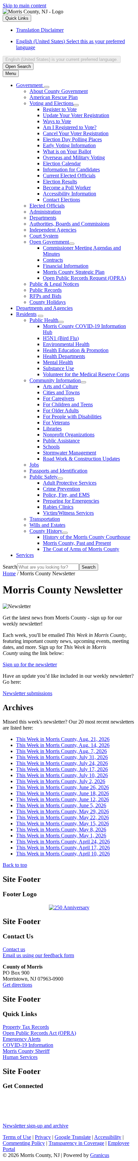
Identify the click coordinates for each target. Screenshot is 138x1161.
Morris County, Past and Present (77, 543)
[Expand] (46, 87)
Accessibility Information (69, 193)
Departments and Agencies (44, 308)
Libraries (52, 428)
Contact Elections (61, 199)
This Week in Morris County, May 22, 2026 (62, 817)
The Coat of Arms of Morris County (81, 549)
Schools (51, 446)
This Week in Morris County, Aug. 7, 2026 (61, 751)
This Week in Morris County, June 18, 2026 (62, 793)
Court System (43, 236)
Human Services (20, 1057)
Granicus (99, 1155)
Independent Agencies (52, 230)
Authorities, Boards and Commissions (69, 224)
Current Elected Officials (69, 175)
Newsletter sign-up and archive (35, 1126)
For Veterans (56, 422)
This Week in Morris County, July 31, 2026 (62, 757)
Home (9, 573)
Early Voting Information (69, 145)
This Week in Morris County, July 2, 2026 (60, 781)
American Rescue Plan (53, 97)
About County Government (58, 91)
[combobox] (62, 59)
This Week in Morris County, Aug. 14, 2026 (63, 745)
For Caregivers (58, 398)
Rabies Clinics (58, 507)
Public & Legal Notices (54, 284)
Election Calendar (62, 163)
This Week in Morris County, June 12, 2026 (62, 799)
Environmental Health (66, 344)
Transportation (44, 519)
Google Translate (73, 1137)
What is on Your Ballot (67, 151)
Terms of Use (17, 1137)
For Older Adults (61, 410)
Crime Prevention (61, 489)
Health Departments (64, 356)
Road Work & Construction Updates (81, 459)
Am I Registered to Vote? (69, 127)
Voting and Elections (51, 103)
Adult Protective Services (69, 483)
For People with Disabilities (72, 416)
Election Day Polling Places (72, 139)
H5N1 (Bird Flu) (61, 338)
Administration (45, 212)
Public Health (43, 320)
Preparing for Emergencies (71, 501)
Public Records (45, 290)
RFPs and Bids (45, 296)
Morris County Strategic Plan (74, 272)
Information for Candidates (71, 169)
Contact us (14, 949)
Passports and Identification (58, 471)
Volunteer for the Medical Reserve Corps (86, 374)
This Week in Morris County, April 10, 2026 (63, 853)
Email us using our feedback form (38, 955)
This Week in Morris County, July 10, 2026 (62, 775)
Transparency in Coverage (76, 1143)
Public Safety (43, 477)
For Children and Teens (68, 404)
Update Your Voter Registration (76, 115)
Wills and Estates (47, 525)
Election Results (60, 181)
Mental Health (58, 362)
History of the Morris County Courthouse (86, 537)
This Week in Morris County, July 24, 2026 (62, 763)
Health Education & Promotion (76, 350)
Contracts (53, 260)
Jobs (34, 465)
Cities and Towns (61, 392)
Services (25, 555)
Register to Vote (60, 109)
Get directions (17, 985)
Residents (26, 314)
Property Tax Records (26, 1027)
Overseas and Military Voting (74, 157)
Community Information (55, 380)
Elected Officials (47, 206)
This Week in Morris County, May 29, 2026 (62, 811)
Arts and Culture (60, 386)
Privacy (43, 1137)
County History (45, 531)
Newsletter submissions (27, 693)
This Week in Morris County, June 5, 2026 (61, 805)
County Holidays (47, 302)
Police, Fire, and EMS (66, 495)
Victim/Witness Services (68, 513)
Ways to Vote (57, 121)
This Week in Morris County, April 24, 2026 (63, 841)
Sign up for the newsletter (30, 664)
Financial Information (65, 266)
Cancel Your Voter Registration (76, 133)
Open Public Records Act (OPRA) (39, 1033)
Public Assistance (61, 440)
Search (10, 567)
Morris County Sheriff (26, 1051)
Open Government (49, 242)
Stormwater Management (69, 452)
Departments (42, 218)
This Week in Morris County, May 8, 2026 (61, 829)
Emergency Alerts (22, 1039)
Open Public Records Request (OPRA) (84, 278)
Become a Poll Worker (67, 187)
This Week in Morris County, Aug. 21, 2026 (63, 739)
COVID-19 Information (28, 1045)
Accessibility (107, 1137)
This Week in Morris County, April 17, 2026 (63, 847)
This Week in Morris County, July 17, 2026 (62, 769)
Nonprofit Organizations (68, 434)
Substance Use (58, 368)
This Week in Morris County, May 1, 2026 (61, 835)
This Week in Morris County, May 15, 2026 (62, 823)
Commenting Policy (24, 1143)
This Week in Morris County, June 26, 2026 (62, 787)
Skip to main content (24, 5)
